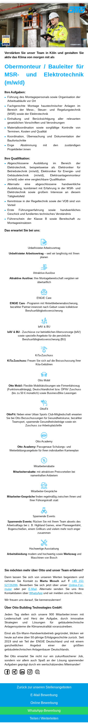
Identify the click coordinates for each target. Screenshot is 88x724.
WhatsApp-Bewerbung (44, 710)
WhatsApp (36, 593)
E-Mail (32, 589)
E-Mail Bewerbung (44, 695)
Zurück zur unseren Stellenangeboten (44, 687)
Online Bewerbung (44, 703)
